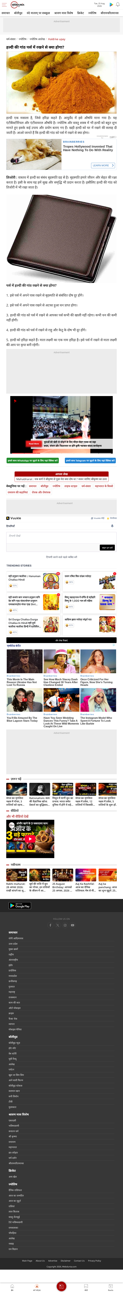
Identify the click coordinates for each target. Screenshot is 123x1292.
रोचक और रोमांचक (41, 492)
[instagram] (72, 925)
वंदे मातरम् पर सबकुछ (38, 13)
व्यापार (12, 1024)
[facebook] (50, 925)
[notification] (118, 4)
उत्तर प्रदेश (13, 943)
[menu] (5, 5)
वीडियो (15, 811)
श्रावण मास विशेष (63, 13)
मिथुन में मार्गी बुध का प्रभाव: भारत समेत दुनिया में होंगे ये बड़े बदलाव (62, 801)
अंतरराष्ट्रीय (13, 959)
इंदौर (11, 965)
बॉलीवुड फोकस (15, 1085)
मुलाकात (12, 1107)
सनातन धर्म (13, 1131)
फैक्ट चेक (13, 1018)
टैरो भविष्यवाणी (16, 1222)
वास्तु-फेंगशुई (14, 1217)
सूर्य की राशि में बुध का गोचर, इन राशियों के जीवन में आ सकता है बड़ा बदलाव (39, 887)
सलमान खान (14, 1090)
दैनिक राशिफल (15, 1190)
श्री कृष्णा (13, 1136)
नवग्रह (11, 1243)
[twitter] (58, 925)
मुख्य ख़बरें (13, 949)
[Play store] (111, 4)
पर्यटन (11, 1069)
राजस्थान (12, 997)
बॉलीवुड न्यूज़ (14, 1042)
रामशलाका (13, 1227)
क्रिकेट (80, 13)
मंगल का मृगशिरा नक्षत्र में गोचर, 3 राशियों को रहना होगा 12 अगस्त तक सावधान (16, 801)
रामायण (12, 1141)
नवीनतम (15, 865)
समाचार (6, 13)
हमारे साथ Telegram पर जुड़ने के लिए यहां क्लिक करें (90, 460)
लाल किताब (14, 1211)
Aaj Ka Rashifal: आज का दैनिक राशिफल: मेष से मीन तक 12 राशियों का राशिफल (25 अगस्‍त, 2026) (85, 887)
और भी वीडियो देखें (17, 816)
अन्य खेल (13, 1176)
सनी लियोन (13, 1096)
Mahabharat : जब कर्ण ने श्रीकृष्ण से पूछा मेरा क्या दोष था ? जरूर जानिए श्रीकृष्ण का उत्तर (61, 479)
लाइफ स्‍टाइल (70, 486)
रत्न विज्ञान (13, 1249)
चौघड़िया (12, 1232)
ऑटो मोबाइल (14, 1008)
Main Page (27, 1260)
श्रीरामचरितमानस (110, 13)
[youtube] (65, 925)
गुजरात (12, 986)
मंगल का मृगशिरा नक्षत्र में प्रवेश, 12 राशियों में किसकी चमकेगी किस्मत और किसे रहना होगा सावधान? (85, 801)
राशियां (12, 1206)
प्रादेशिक (12, 970)
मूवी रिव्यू (12, 1058)
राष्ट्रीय (11, 954)
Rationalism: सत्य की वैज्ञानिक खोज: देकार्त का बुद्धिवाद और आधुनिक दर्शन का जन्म (39, 801)
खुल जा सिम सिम (16, 1074)
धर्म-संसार (11, 39)
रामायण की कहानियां (18, 492)
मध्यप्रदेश (13, 975)
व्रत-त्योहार (13, 1152)
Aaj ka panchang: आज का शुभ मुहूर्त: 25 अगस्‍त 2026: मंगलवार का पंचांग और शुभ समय (107, 887)
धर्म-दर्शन (12, 1157)
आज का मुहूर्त (15, 1200)
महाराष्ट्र (12, 991)
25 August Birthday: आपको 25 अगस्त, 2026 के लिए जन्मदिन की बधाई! (62, 887)
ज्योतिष (92, 13)
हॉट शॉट (12, 1048)
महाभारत (13, 1147)
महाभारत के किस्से (104, 486)
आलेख (12, 1064)
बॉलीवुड (18, 13)
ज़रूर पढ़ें (16, 779)
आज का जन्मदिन (16, 1195)
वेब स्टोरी (12, 1053)
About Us (40, 1260)
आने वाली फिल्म (16, 1080)
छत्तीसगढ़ (13, 981)
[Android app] (20, 905)
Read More (34, 443)
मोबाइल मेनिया (15, 1029)
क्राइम (11, 1013)
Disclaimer (65, 1260)
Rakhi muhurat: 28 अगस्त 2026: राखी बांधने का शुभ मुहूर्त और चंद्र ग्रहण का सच (15, 887)
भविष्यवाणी (14, 1125)
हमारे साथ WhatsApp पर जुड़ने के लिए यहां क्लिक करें (32, 460)
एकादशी (12, 1120)
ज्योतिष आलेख (37, 39)
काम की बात (14, 1002)
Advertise (52, 1260)
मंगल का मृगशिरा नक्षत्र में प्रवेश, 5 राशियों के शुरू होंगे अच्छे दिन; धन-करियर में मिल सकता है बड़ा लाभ (108, 801)
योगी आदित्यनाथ (16, 938)
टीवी (10, 1101)
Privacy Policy (94, 1260)
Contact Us (79, 1260)
